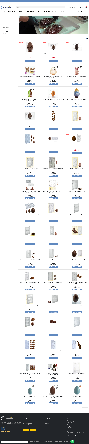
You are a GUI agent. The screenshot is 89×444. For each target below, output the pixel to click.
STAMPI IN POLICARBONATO (27, 15)
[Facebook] (84, 3)
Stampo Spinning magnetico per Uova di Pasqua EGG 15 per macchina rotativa (53, 397)
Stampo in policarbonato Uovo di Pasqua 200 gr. (30, 305)
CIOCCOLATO (19, 15)
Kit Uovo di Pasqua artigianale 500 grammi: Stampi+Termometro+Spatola (53, 374)
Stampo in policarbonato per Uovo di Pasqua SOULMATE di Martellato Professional (30, 100)
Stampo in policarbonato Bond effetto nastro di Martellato (77, 53)
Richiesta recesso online (27, 427)
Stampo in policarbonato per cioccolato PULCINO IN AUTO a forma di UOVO (53, 328)
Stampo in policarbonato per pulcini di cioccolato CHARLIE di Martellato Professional (53, 77)
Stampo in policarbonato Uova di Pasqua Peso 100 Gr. (53, 282)
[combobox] (40, 7)
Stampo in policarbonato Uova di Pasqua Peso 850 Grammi (77, 327)
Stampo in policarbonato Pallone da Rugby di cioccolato (76, 305)
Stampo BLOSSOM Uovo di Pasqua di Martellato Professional (76, 99)
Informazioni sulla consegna (27, 423)
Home (1, 15)
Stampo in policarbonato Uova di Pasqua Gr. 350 (77, 214)
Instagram (68, 435)
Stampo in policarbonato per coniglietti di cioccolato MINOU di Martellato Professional (76, 77)
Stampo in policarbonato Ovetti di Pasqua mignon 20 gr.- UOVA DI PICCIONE (53, 169)
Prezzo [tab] (3, 18)
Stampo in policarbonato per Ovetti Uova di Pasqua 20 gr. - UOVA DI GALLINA (30, 374)
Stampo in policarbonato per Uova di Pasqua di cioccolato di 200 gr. (53, 145)
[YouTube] (87, 3)
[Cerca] (64, 7)
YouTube (73, 435)
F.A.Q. (46, 422)
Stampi (4, 33)
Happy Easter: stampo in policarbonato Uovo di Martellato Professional (53, 53)
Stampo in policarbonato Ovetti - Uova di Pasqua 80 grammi (53, 214)
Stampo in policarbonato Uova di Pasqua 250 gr (77, 122)
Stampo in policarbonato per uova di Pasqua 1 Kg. (76, 191)
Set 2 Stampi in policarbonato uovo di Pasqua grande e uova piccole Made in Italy (30, 192)
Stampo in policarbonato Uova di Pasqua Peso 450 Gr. (30, 236)
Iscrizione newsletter (48, 425)
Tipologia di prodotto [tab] (7, 31)
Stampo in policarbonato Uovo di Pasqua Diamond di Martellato (53, 99)
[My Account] (77, 7)
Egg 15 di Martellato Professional (29, 396)
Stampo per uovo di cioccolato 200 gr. (76, 168)
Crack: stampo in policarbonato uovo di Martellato (29, 53)
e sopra (6, 21)
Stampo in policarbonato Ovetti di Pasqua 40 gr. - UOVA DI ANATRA (77, 283)
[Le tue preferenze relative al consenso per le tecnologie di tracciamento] (2, 442)
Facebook (71, 435)
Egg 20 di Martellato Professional (76, 396)
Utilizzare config (6, 27)
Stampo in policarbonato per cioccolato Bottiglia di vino (76, 350)
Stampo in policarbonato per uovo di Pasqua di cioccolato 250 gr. (53, 350)
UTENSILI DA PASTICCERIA (12, 15)
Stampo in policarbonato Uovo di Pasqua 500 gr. (30, 168)
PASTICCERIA (5, 15)
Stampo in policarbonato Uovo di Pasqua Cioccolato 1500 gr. (77, 259)
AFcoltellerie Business (48, 427)
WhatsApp (75, 435)
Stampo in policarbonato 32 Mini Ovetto (53, 259)
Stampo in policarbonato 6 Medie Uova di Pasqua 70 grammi (30, 282)
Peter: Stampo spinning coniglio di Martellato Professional (30, 76)
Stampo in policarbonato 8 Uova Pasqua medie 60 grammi (53, 122)
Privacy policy (47, 423)
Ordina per (20, 38)
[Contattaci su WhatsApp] (72, 441)
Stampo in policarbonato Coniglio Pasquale (77, 236)
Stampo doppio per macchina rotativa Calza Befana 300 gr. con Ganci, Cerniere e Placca (53, 192)
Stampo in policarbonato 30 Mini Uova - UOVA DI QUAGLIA (30, 259)
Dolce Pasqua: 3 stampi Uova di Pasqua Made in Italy (30, 214)
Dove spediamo (25, 425)
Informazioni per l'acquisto (27, 424)
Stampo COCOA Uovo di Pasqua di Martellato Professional (30, 122)
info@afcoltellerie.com (71, 429)
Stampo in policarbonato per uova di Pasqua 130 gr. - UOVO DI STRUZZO (29, 328)
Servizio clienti (25, 422)
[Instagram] (85, 3)
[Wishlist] (80, 7)
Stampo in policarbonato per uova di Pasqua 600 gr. (53, 236)
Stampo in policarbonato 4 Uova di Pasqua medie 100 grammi (29, 144)
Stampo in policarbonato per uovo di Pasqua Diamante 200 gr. (76, 144)
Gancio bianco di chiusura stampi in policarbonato (76, 373)
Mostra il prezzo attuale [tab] (7, 25)
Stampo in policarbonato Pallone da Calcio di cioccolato (53, 305)
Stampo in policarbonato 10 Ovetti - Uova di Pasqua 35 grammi (29, 350)
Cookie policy (47, 424)
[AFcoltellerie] (6, 7)
